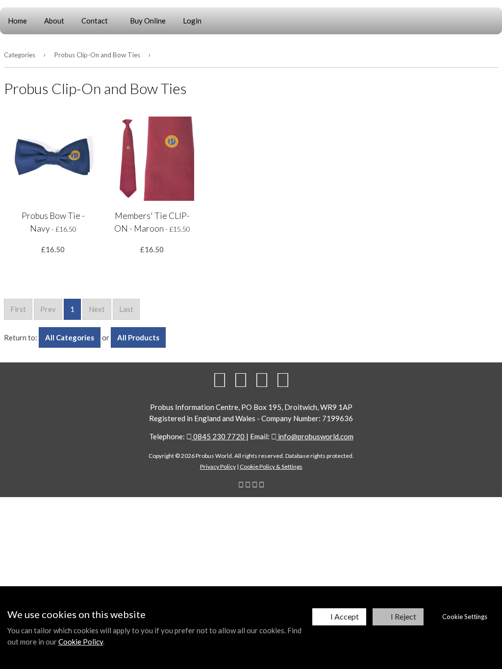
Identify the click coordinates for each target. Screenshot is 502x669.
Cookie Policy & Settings (271, 466)
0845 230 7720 (219, 436)
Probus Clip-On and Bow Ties (97, 55)
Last (126, 309)
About (54, 20)
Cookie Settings (464, 617)
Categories (19, 55)
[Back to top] (262, 379)
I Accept (344, 616)
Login (192, 20)
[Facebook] (219, 379)
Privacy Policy (218, 466)
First (18, 309)
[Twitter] (241, 379)
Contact (94, 20)
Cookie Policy (80, 641)
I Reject (403, 616)
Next (97, 309)
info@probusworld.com (314, 436)
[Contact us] (283, 379)
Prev (48, 309)
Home (17, 20)
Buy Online (148, 20)
